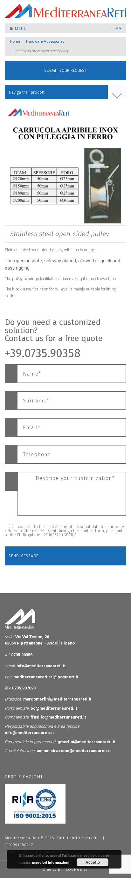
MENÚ (20, 28)
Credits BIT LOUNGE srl (66, 869)
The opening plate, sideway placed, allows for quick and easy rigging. (62, 264)
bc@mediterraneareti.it (54, 708)
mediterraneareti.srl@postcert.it (45, 677)
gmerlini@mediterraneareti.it (86, 741)
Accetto (93, 862)
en (118, 28)
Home (15, 41)
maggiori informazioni (50, 862)
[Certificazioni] (35, 803)
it (110, 28)
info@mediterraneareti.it (41, 665)
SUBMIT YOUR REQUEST (65, 70)
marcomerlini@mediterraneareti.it (57, 699)
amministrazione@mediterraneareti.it (74, 750)
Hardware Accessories (45, 41)
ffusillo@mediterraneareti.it (58, 717)
